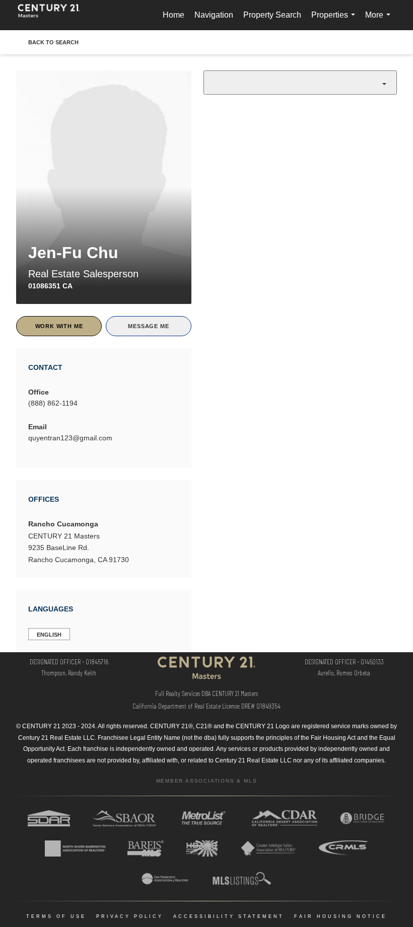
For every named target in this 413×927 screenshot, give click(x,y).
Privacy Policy (129, 916)
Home (173, 15)
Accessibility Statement (228, 916)
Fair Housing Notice (340, 916)
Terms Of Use (56, 916)
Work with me (59, 326)
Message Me (148, 326)
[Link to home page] (54, 15)
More (379, 20)
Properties (335, 20)
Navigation (213, 15)
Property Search (272, 15)
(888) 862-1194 (53, 403)
